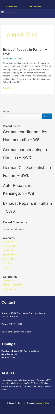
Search (6, 111)
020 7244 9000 (11, 6)
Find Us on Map (35, 6)
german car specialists (13, 285)
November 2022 (10, 246)
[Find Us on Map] (30, 3)
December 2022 (10, 242)
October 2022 (9, 250)
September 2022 (10, 254)
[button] (51, 13)
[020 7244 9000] (7, 3)
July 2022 (7, 263)
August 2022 (9, 259)
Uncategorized (9, 58)
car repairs (8, 280)
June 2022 (8, 268)
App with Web (43, 403)
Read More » (8, 88)
